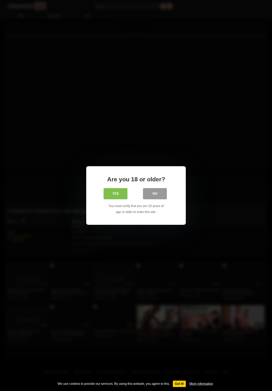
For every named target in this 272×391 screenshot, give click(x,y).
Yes (115, 193)
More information (201, 383)
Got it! (179, 383)
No (155, 193)
